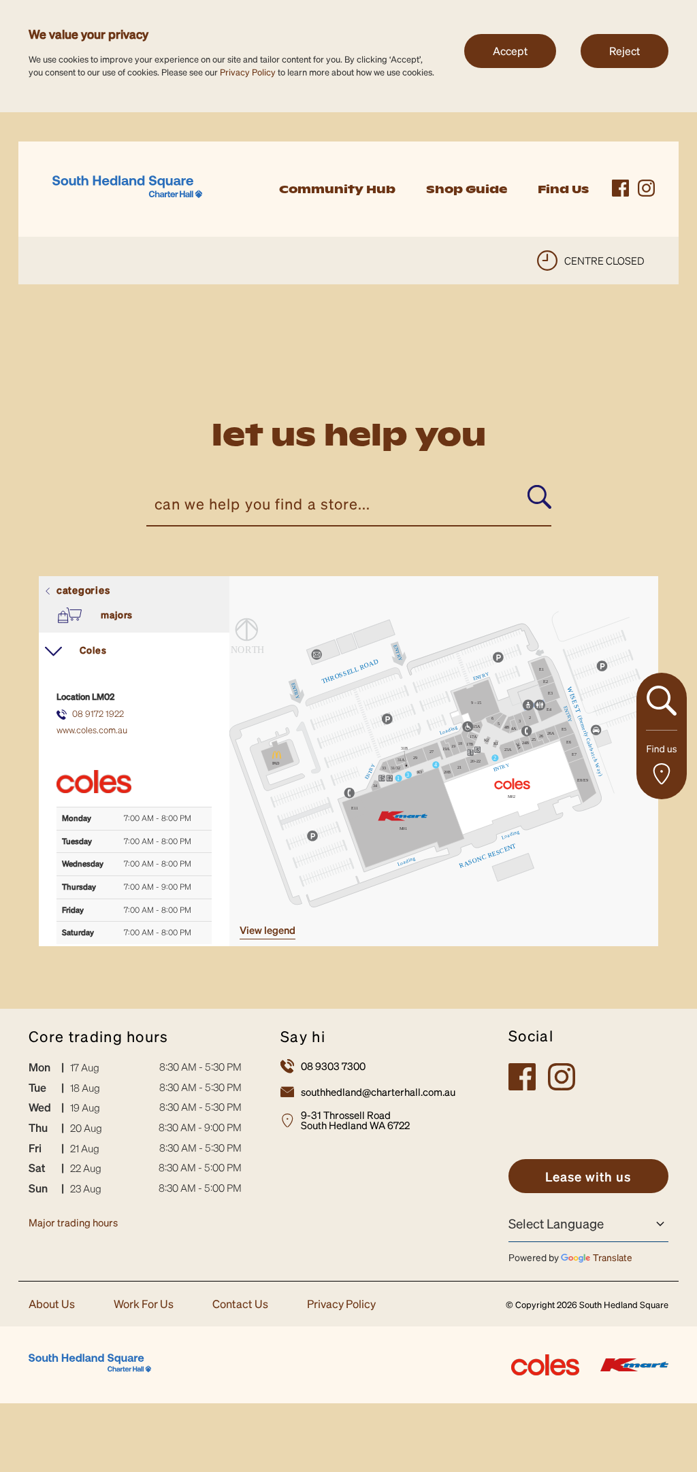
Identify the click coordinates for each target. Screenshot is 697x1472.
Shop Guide (466, 189)
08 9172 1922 (98, 713)
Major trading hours (73, 1222)
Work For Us (144, 1304)
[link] (127, 187)
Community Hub (337, 189)
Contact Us (240, 1304)
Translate (612, 1257)
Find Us (563, 189)
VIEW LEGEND (267, 930)
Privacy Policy (248, 72)
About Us (52, 1304)
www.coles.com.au (91, 729)
